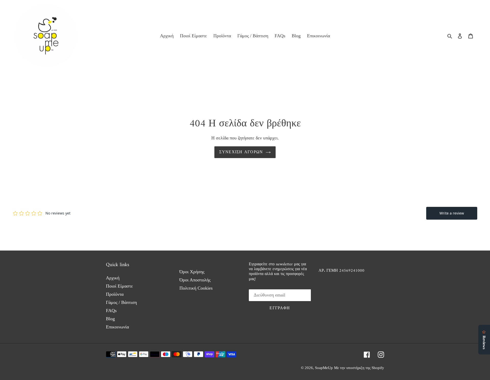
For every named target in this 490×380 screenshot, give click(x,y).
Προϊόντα (115, 294)
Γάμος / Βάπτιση (121, 302)
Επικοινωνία (117, 326)
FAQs (111, 310)
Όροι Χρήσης (191, 271)
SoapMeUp (324, 368)
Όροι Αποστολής (195, 279)
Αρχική (112, 277)
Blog (110, 318)
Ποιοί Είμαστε (119, 286)
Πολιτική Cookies (196, 288)
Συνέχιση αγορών (241, 152)
